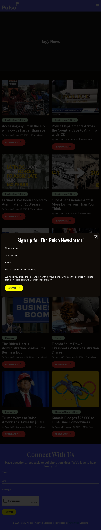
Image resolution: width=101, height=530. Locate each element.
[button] (95, 237)
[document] (50, 265)
